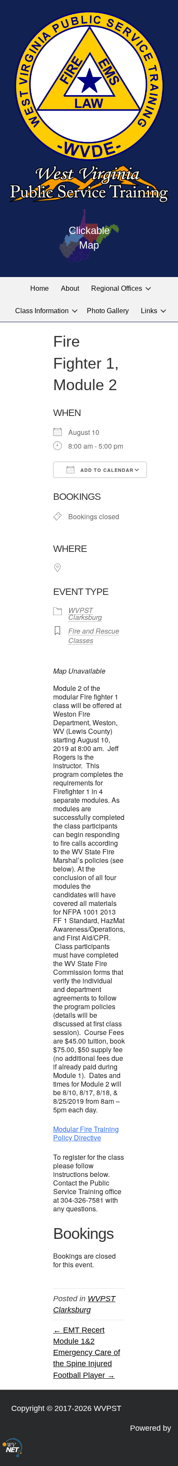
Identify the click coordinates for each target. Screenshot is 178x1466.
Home (39, 288)
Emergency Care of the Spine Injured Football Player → (86, 1363)
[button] (148, 288)
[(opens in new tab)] (12, 1447)
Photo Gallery (108, 310)
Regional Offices (116, 288)
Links (149, 310)
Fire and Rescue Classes (93, 635)
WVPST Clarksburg (85, 613)
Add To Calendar (106, 470)
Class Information (42, 310)
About (70, 288)
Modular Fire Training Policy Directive (86, 1133)
